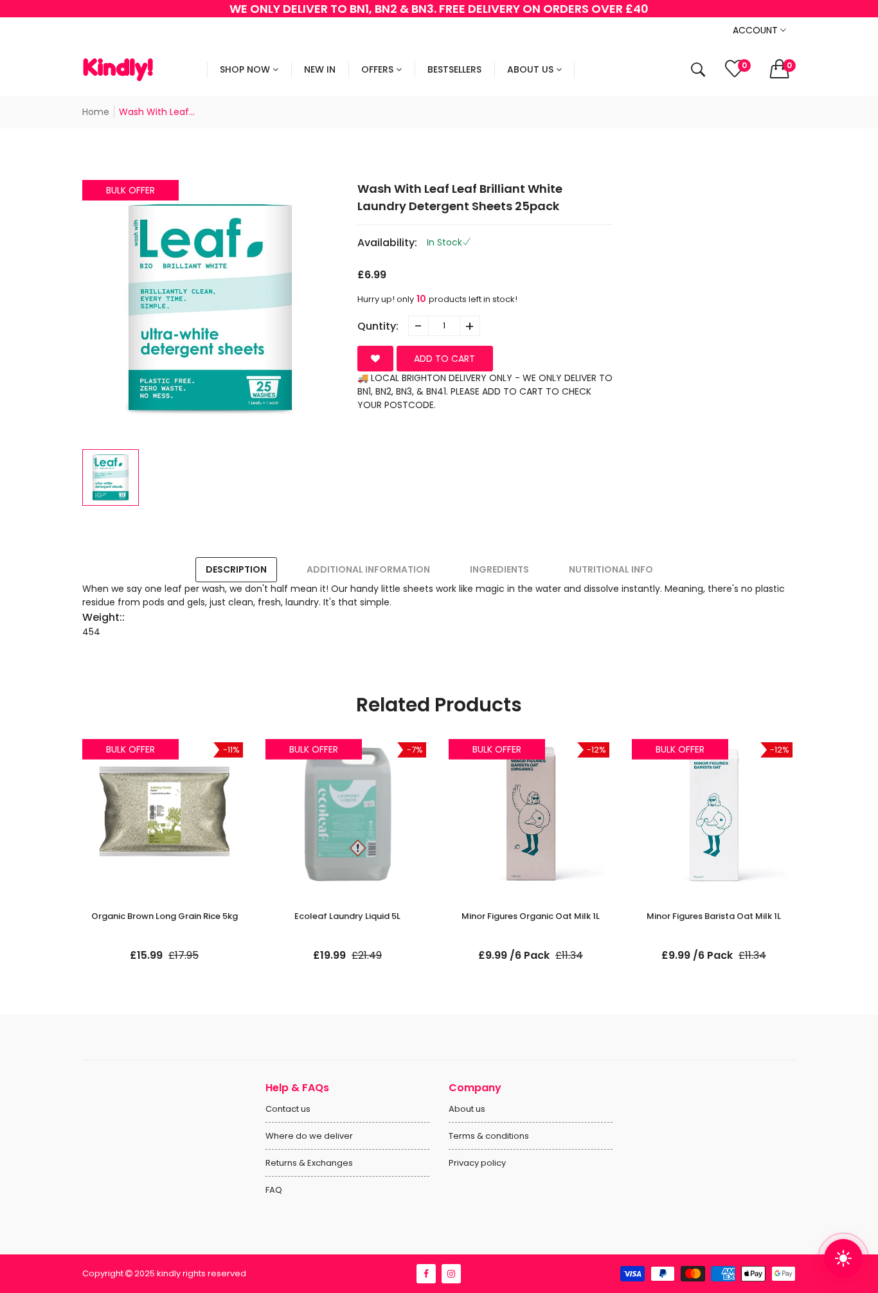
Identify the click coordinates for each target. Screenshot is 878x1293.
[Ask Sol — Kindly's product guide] (843, 1258)
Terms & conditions (489, 1136)
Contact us (287, 1109)
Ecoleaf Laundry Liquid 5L (347, 916)
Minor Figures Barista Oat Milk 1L (714, 916)
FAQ (273, 1190)
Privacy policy (477, 1163)
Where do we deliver (309, 1136)
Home (95, 111)
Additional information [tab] (368, 569)
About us (467, 1109)
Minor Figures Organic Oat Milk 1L (530, 916)
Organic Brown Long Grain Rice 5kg (164, 916)
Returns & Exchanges (309, 1163)
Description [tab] (236, 569)
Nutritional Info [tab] (611, 569)
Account (756, 30)
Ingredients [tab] (499, 569)
